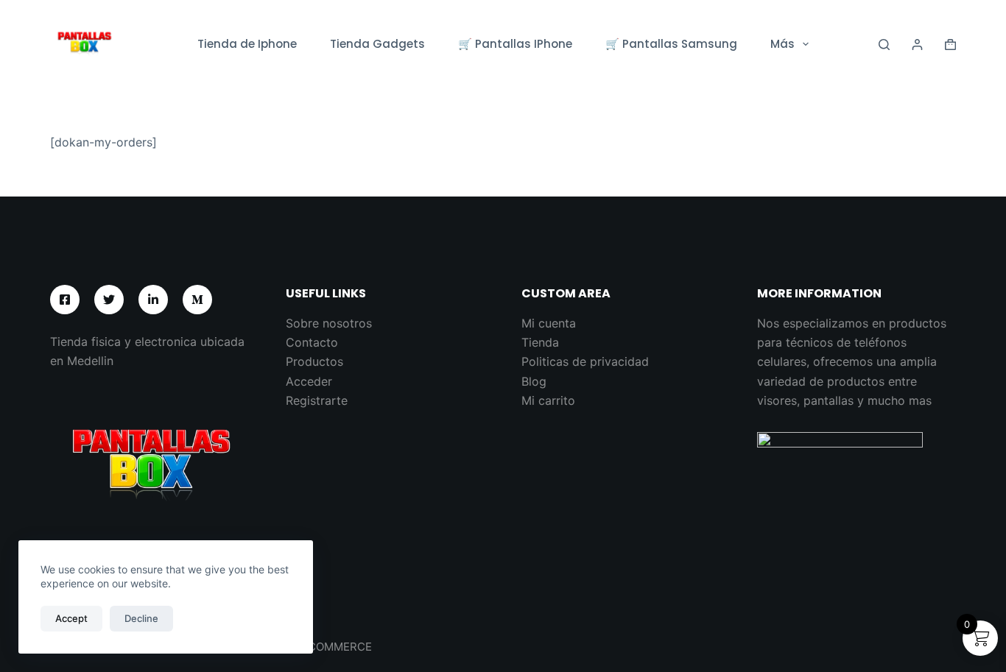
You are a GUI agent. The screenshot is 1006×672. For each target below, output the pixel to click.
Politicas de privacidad (585, 361)
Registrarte (317, 400)
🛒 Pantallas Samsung (671, 44)
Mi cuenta (548, 323)
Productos (314, 361)
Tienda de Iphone (247, 44)
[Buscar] (884, 44)
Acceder (309, 381)
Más (782, 44)
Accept (71, 618)
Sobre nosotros (329, 323)
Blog (533, 381)
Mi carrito (548, 400)
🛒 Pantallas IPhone (515, 44)
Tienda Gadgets (377, 44)
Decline (141, 618)
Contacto (312, 342)
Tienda (540, 342)
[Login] (917, 44)
